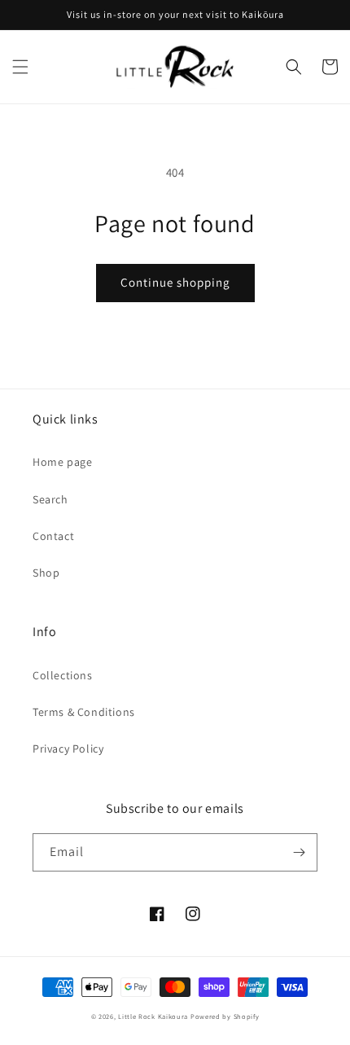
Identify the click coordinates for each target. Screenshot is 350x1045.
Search (50, 499)
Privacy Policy (68, 748)
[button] (20, 67)
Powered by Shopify (225, 1016)
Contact (53, 536)
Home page (62, 461)
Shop (46, 572)
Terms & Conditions (84, 712)
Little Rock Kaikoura (153, 1016)
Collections (63, 675)
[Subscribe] (299, 852)
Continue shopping (175, 282)
